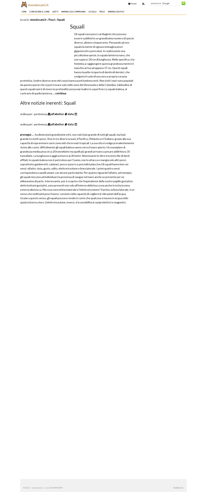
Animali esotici (116, 11)
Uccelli (92, 11)
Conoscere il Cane (39, 11)
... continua (59, 93)
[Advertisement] (45, 53)
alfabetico (57, 114)
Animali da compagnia (73, 11)
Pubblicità (178, 488)
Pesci (102, 11)
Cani (24, 11)
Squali (61, 19)
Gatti (55, 11)
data (71, 114)
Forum (133, 3)
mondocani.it (38, 19)
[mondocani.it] (46, 4)
